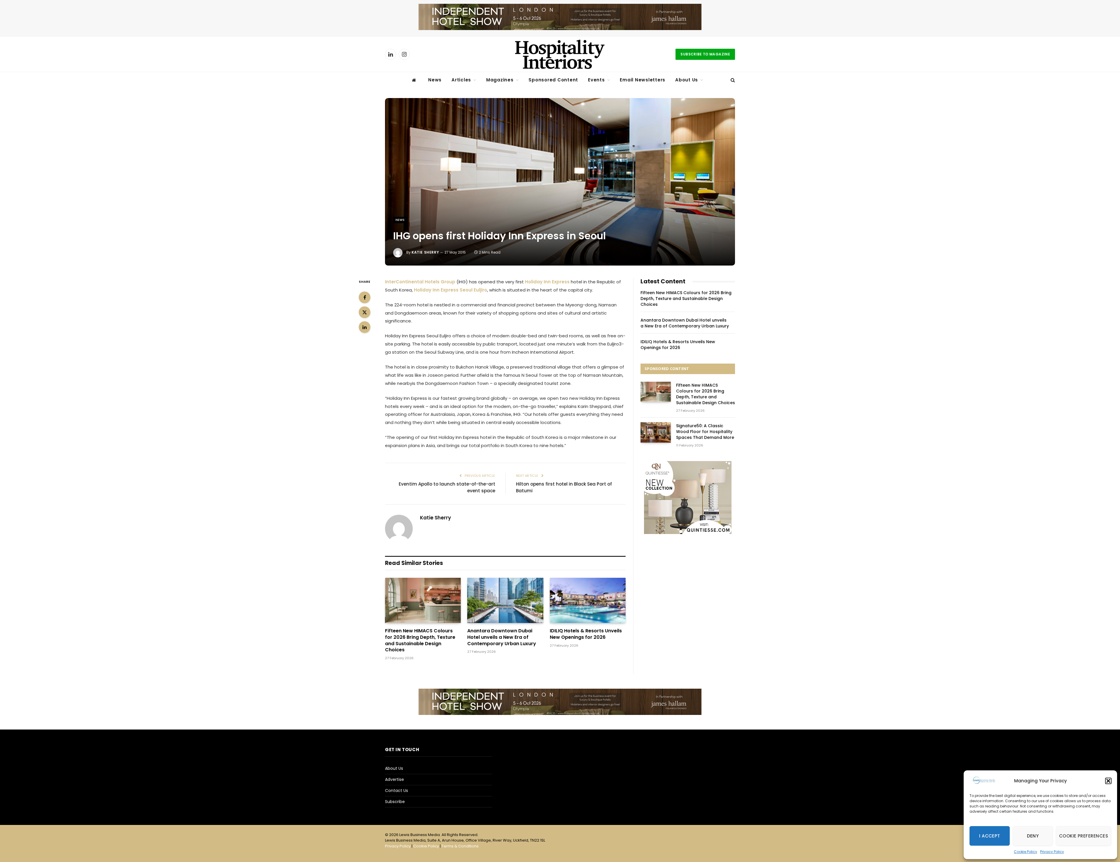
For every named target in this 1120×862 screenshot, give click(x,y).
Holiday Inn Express (547, 282)
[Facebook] (364, 297)
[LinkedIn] (364, 327)
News (435, 80)
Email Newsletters (642, 80)
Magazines (500, 80)
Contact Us (396, 790)
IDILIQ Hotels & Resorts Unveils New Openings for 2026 (586, 634)
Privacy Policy (1052, 851)
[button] (1108, 781)
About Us (686, 80)
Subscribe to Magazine (705, 54)
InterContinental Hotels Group (420, 282)
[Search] (732, 80)
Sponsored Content (553, 80)
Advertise (394, 779)
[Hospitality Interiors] (560, 54)
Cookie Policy (1025, 851)
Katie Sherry (425, 252)
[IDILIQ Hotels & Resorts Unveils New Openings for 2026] (588, 600)
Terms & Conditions (460, 846)
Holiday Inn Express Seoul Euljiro (450, 290)
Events (596, 80)
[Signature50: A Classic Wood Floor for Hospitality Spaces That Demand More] (655, 432)
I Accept (989, 836)
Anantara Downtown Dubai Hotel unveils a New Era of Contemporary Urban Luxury (501, 637)
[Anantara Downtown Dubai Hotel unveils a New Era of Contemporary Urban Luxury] (505, 600)
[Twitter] (364, 312)
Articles (461, 80)
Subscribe (395, 802)
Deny (1033, 836)
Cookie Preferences (1083, 836)
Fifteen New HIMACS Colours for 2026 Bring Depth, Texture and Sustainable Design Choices (420, 640)
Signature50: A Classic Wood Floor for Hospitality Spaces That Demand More (705, 431)
